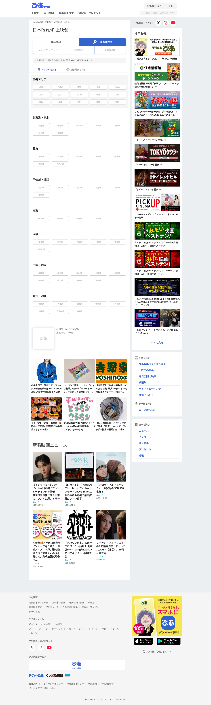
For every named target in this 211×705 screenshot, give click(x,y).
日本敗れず (58, 22)
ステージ (43, 628)
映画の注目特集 (70, 606)
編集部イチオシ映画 (38, 602)
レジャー (83, 628)
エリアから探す (147, 409)
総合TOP (33, 624)
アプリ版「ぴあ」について (159, 651)
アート (32, 628)
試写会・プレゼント (90, 13)
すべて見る (157, 342)
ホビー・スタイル (110, 628)
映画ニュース (52, 606)
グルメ (94, 628)
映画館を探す (66, 13)
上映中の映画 (146, 370)
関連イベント (146, 395)
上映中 (35, 13)
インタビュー (146, 437)
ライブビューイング (150, 388)
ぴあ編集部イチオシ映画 (152, 364)
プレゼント (145, 449)
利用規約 (92, 683)
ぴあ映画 (48, 22)
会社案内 (33, 683)
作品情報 (56, 42)
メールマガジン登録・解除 (42, 688)
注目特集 (144, 443)
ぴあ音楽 (58, 624)
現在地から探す (78, 69)
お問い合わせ (107, 683)
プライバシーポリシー (52, 683)
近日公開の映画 (147, 376)
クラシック (57, 628)
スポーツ (70, 628)
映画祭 (142, 382)
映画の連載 (34, 611)
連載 (141, 455)
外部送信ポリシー (75, 683)
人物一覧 (33, 633)
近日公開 (49, 13)
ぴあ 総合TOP (154, 6)
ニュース (144, 430)
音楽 (171, 6)
